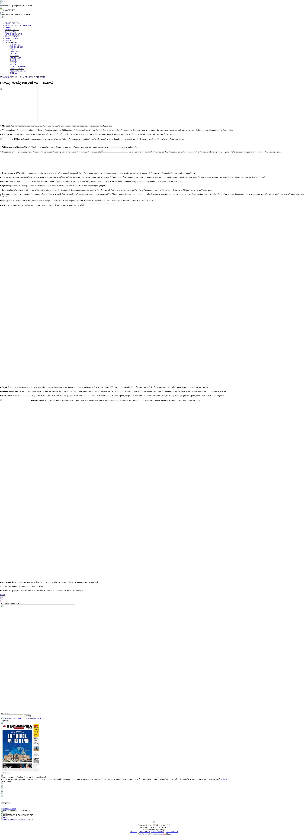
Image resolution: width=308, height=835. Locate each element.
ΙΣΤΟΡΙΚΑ (14, 56)
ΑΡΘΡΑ (8, 27)
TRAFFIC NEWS (12, 36)
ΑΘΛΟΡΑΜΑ (10, 40)
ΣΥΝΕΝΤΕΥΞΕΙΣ (12, 30)
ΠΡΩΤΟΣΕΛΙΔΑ (11, 38)
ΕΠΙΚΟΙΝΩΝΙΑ (157, 832)
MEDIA (13, 64)
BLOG (12, 49)
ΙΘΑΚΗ (13, 60)
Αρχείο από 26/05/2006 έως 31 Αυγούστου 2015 (22, 718)
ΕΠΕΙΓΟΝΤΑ (15, 45)
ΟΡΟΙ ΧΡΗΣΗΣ (172, 832)
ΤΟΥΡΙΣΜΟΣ (10, 32)
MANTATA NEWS (17, 66)
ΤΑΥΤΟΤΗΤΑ (144, 832)
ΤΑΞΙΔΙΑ (13, 62)
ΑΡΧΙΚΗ (133, 832)
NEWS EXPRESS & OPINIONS (18, 25)
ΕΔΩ (225, 779)
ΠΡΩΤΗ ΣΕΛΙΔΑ (17, 69)
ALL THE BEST (16, 47)
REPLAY (13, 73)
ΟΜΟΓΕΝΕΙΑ (15, 58)
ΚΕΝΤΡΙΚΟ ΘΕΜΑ (18, 71)
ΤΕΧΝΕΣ (13, 53)
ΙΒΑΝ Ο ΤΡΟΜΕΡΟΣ (13, 34)
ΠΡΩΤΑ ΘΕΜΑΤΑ (12, 23)
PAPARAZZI (15, 51)
